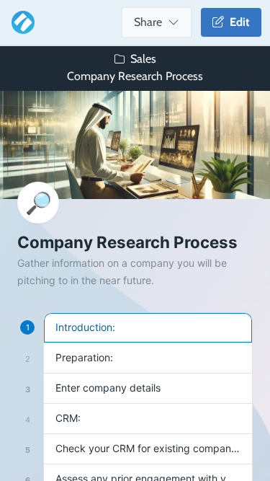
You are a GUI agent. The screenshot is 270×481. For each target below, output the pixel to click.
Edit (237, 22)
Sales (143, 59)
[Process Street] (20, 22)
